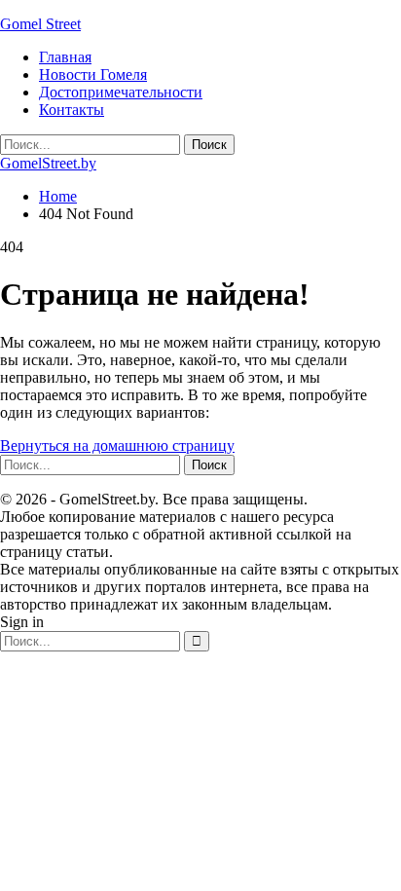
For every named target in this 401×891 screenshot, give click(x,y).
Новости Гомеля (93, 74)
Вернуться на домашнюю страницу (117, 445)
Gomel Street (40, 24)
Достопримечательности (120, 92)
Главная (65, 57)
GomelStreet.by (48, 163)
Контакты (71, 109)
